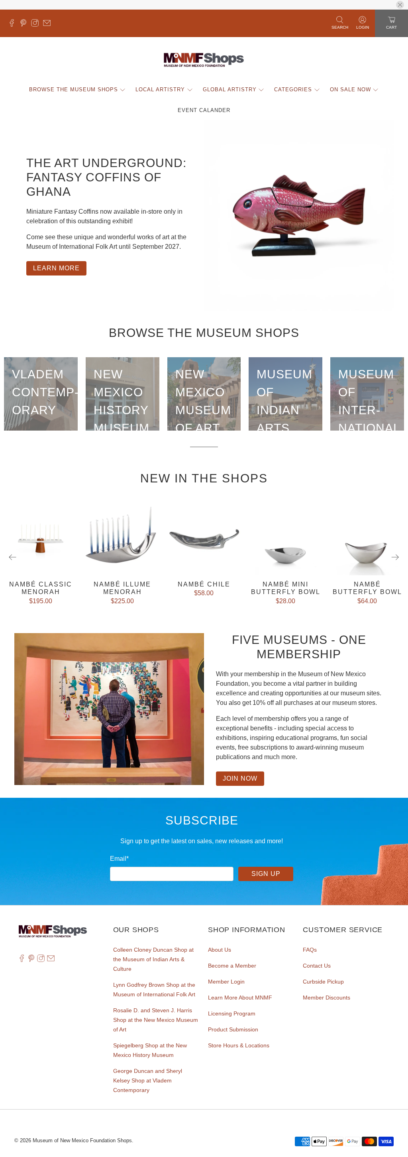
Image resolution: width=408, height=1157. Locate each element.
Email (119, 858)
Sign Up (265, 873)
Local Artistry (160, 89)
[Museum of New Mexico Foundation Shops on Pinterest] (25, 25)
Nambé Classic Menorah (40, 588)
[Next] (395, 557)
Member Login (226, 981)
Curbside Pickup (323, 981)
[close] (400, 5)
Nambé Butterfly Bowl (367, 588)
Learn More (56, 268)
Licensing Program (231, 1013)
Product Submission (233, 1029)
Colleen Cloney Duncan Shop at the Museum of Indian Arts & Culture (153, 959)
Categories (293, 89)
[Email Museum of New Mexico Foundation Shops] (49, 25)
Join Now (240, 778)
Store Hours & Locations (238, 1045)
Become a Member (232, 965)
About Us (219, 949)
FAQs (310, 949)
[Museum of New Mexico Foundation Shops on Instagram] (37, 25)
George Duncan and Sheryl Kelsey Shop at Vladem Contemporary (147, 1080)
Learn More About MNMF (240, 997)
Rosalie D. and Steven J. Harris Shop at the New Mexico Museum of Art (155, 1020)
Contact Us (317, 965)
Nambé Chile (204, 584)
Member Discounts (326, 997)
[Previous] (13, 557)
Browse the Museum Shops (73, 89)
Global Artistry (230, 89)
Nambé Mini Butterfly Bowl (285, 588)
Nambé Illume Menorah (122, 588)
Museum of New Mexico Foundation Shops (82, 1140)
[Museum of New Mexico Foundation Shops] (204, 60)
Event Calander (204, 110)
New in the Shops (204, 478)
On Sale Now (350, 89)
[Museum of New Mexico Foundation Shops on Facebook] (14, 25)
